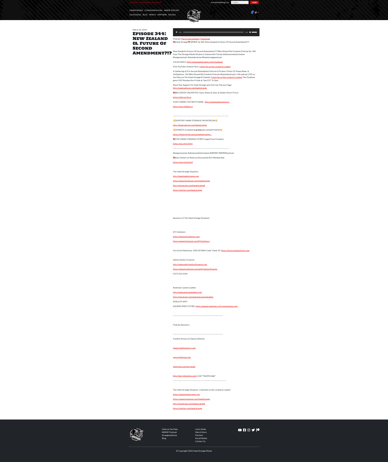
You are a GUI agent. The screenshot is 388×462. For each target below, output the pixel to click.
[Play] (177, 32)
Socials (172, 15)
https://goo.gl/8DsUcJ (183, 106)
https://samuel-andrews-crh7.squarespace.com (217, 306)
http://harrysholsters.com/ (185, 376)
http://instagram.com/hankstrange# (189, 185)
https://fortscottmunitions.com (235, 250)
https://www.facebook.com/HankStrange (191, 181)
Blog (145, 15)
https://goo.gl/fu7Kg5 (183, 143)
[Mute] (250, 32)
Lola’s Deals (135, 15)
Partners (162, 15)
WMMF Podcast (171, 10)
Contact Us (200, 441)
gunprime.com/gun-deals (184, 366)
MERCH (152, 15)
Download (205, 39)
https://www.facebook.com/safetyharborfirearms (195, 269)
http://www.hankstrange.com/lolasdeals (205, 62)
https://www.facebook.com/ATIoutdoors (191, 241)
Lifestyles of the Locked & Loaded (214, 66)
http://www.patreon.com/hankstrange (190, 88)
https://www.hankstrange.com (186, 394)
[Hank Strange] (194, 12)
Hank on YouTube (170, 429)
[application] (216, 32)
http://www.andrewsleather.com (187, 292)
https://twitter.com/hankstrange (187, 190)
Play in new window (190, 39)
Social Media (201, 438)
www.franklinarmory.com (184, 348)
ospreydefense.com (182, 357)
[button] (256, 12)
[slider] (254, 32)
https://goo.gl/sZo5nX (183, 162)
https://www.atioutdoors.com (186, 236)
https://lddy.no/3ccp (182, 97)
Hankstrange (136, 10)
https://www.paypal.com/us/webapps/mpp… (192, 134)
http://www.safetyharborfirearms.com (190, 264)
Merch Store (201, 432)
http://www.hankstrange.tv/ (217, 102)
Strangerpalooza (153, 10)
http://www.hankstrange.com (186, 176)
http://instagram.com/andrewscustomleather (193, 297)
